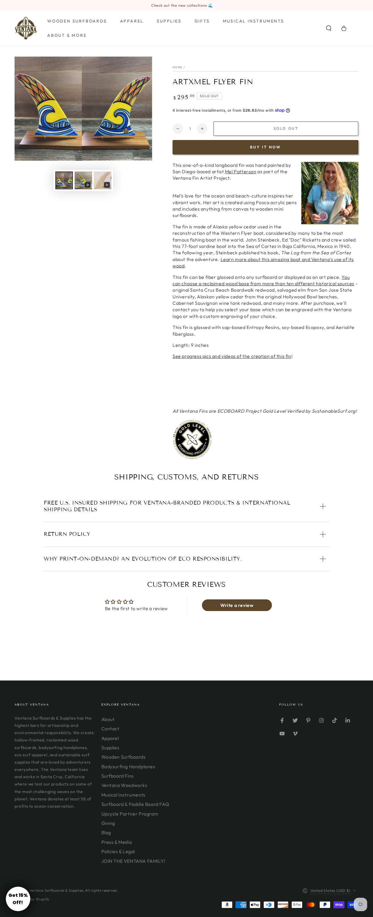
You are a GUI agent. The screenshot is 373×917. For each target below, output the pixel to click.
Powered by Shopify (32, 899)
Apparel (110, 738)
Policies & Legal (118, 851)
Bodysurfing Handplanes (128, 766)
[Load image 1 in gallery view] (64, 180)
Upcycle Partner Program (130, 814)
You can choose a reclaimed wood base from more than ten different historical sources (263, 280)
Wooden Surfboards (123, 757)
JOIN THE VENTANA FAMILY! (133, 861)
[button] (328, 28)
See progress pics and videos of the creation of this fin (232, 356)
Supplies (110, 747)
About (108, 719)
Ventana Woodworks (124, 785)
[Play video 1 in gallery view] (83, 180)
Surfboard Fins (117, 776)
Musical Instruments (123, 795)
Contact (110, 729)
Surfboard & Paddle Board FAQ (135, 804)
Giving (108, 823)
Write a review (236, 605)
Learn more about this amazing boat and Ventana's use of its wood (263, 262)
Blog (106, 832)
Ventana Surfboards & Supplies (56, 890)
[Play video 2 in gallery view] (102, 180)
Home (177, 67)
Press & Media (116, 842)
